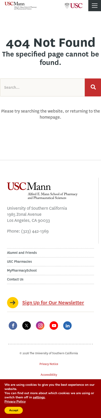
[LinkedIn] (67, 325)
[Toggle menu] (94, 5)
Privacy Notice (48, 364)
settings (39, 397)
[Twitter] (26, 325)
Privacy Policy (15, 401)
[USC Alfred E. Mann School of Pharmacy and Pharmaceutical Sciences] (20, 5)
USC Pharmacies (19, 261)
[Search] (93, 87)
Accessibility (49, 375)
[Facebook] (13, 325)
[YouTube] (54, 325)
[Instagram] (40, 325)
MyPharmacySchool (22, 270)
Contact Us (15, 279)
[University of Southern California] (73, 4)
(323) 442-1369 (35, 231)
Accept (13, 410)
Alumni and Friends (22, 253)
